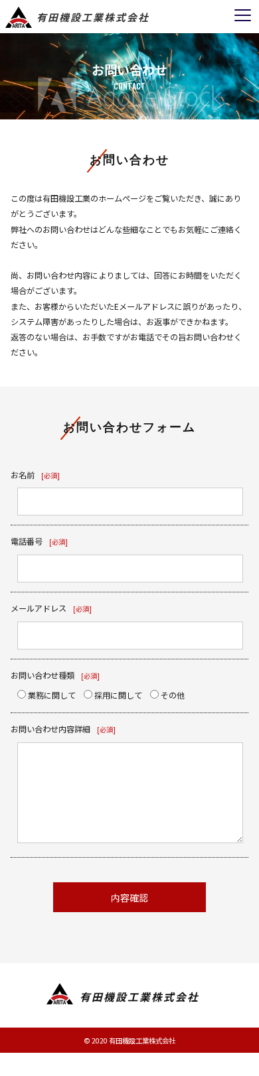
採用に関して (117, 695)
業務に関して (51, 695)
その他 (172, 695)
